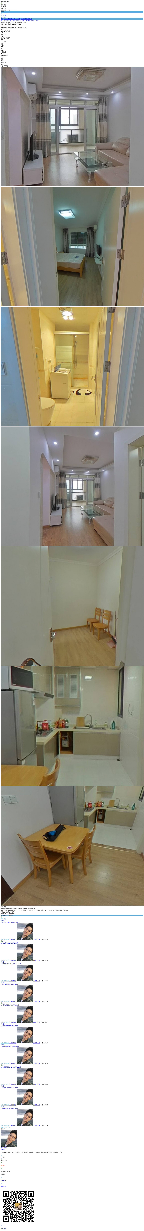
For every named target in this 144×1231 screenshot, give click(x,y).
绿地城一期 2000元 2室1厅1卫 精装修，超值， (26, 20)
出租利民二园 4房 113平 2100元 (10, 1087)
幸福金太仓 (36, 939)
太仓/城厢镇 (12, 939)
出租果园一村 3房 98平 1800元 (9, 1108)
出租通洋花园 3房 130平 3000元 (10, 1005)
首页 (2, 19)
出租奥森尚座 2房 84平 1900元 (9, 984)
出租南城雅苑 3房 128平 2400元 (10, 1046)
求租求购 (23, 19)
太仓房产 (17, 19)
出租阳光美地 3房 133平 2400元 (10, 1025)
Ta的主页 (3, 1149)
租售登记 (29, 19)
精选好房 (12, 19)
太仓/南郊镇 (12, 1063)
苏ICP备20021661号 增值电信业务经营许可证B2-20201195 (45, 1152)
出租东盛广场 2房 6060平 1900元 (10, 922)
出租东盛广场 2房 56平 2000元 (9, 943)
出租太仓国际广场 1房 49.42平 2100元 (12, 963)
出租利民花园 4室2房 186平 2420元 (11, 1067)
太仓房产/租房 (5, 939)
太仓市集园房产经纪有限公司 (19, 1152)
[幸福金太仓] (1, 3)
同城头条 (6, 19)
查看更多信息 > (5, 1127)
